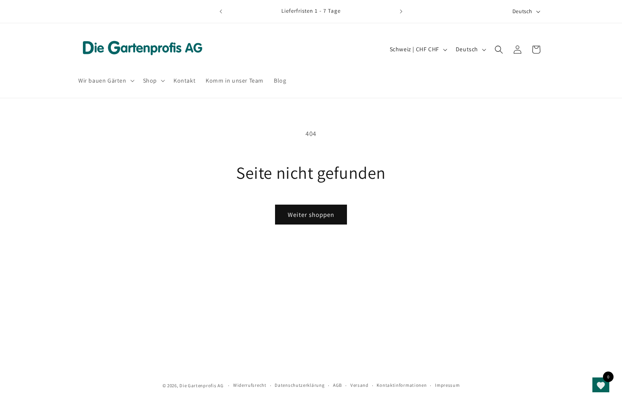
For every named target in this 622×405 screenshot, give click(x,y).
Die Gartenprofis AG (201, 385)
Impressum (447, 385)
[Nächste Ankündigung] (401, 11)
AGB (337, 385)
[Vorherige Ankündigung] (221, 11)
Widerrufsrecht (250, 385)
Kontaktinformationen (402, 385)
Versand (359, 385)
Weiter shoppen (311, 215)
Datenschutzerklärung (300, 385)
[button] (105, 80)
